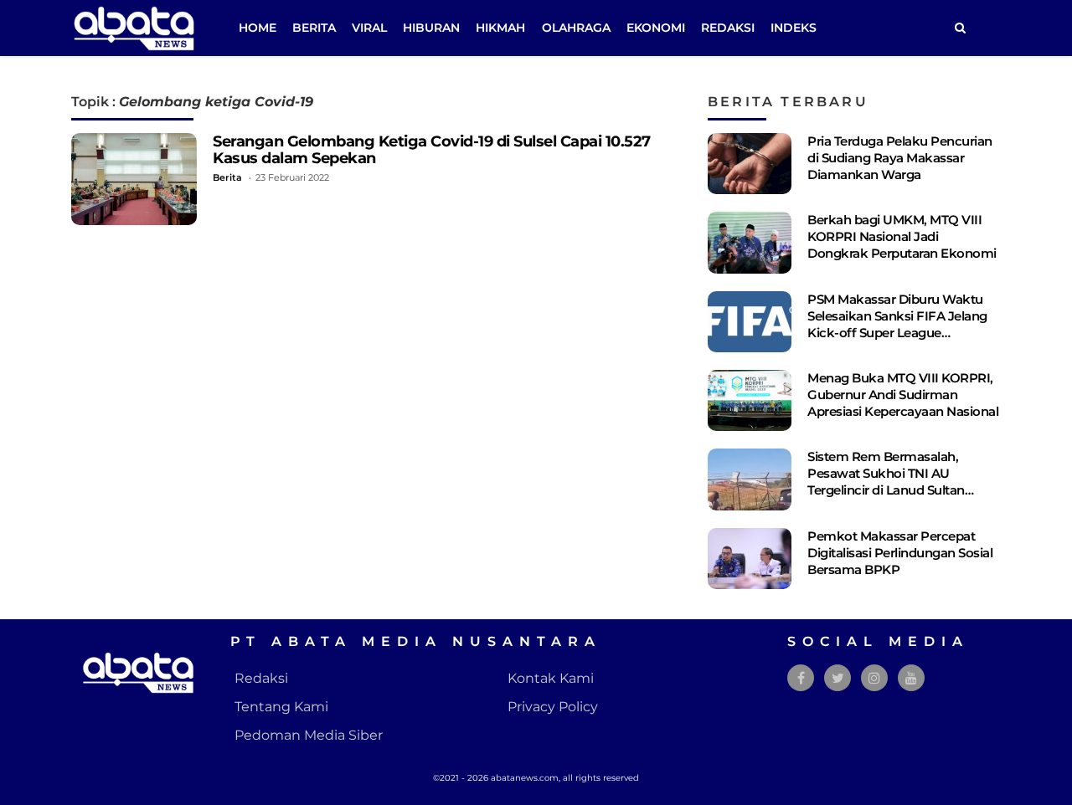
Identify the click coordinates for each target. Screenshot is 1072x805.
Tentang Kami (281, 707)
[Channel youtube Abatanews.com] (911, 678)
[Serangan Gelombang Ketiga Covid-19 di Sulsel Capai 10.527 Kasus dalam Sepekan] (134, 179)
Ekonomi (655, 27)
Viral (369, 27)
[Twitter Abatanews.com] (838, 678)
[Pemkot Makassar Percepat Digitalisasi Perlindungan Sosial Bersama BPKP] (749, 558)
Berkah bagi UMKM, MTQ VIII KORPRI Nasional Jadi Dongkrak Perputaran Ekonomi (902, 236)
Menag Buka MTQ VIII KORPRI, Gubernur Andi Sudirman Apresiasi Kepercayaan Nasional (902, 394)
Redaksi (728, 27)
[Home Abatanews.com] (134, 27)
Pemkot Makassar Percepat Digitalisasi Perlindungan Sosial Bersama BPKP (899, 552)
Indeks (793, 27)
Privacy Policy (553, 707)
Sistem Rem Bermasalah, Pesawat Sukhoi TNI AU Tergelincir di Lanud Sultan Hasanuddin (886, 482)
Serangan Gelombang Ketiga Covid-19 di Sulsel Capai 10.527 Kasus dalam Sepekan (432, 149)
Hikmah (500, 27)
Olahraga (576, 27)
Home (257, 27)
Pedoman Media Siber (308, 735)
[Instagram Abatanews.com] (874, 678)
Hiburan (431, 27)
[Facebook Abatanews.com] (801, 678)
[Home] (959, 28)
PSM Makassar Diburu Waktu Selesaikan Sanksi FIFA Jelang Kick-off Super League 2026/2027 (897, 324)
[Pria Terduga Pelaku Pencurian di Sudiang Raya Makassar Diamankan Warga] (749, 163)
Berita (314, 27)
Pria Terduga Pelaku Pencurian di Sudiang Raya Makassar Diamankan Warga (899, 157)
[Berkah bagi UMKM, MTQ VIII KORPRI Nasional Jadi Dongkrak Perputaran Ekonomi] (749, 242)
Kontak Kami (551, 678)
